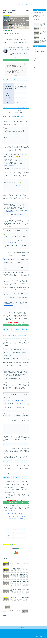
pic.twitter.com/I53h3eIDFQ (19, 264)
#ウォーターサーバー (13, 303)
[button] (11, 30)
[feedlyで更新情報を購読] (15, 553)
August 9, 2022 (18, 378)
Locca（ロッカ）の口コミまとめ (12, 71)
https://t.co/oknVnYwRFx (8, 264)
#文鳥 (22, 136)
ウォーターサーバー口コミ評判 (7, 544)
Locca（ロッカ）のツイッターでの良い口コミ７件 (16, 67)
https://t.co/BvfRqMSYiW (9, 211)
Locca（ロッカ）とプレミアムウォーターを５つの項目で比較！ (16, 519)
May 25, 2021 (23, 308)
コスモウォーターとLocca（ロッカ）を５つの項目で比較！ (16, 516)
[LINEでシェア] (9, 30)
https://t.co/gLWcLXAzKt (11, 242)
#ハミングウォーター (22, 400)
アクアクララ (9, 508)
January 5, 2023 (20, 214)
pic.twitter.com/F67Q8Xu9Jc (18, 139)
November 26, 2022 (19, 403)
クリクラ (14, 508)
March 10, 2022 (17, 358)
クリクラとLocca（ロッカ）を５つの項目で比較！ (14, 514)
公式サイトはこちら (17, 102)
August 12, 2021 (22, 189)
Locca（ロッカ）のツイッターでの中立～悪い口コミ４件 (17, 70)
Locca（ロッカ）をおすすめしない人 (13, 72)
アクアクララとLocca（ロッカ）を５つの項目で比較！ (15, 513)
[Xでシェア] (3, 30)
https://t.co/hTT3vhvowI (8, 305)
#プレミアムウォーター (11, 400)
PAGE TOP (24, 627)
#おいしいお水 (19, 303)
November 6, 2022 (21, 168)
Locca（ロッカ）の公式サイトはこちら (16, 59)
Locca (14, 544)
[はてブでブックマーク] (7, 30)
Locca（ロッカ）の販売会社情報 (12, 75)
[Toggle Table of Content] (25, 64)
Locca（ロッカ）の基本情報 (11, 65)
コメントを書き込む (16, 618)
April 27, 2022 (15, 246)
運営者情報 (44, 635)
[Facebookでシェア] (5, 30)
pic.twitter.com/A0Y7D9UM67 (9, 165)
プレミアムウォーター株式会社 (18, 538)
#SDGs (5, 259)
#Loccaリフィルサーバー (16, 185)
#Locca (7, 303)
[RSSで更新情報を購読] (17, 553)
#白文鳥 (24, 136)
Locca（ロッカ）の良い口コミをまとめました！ (14, 66)
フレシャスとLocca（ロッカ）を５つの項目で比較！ (14, 518)
